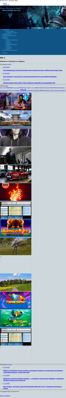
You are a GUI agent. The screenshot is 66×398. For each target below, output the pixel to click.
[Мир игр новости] (10, 22)
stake (4, 87)
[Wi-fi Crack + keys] (15, 218)
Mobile (8, 45)
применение (47, 90)
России (25, 87)
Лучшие (20, 87)
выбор (58, 87)
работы (52, 90)
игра (1, 90)
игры (3, 90)
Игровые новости (9, 35)
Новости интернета (12, 40)
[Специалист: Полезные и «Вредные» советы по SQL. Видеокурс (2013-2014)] (15, 272)
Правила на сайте (11, 32)
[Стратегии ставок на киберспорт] (15, 110)
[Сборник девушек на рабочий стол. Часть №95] (15, 363)
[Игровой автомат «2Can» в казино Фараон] (15, 327)
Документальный (11, 44)
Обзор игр (7, 34)
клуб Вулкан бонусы (9, 90)
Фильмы (8, 42)
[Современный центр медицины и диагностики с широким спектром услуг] (15, 128)
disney (1, 87)
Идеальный (15, 87)
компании (17, 90)
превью (41, 90)
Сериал (29, 87)
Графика (9, 47)
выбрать (63, 87)
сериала (56, 90)
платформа (36, 90)
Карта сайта (10, 31)
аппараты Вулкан (39, 87)
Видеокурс (9, 87)
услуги (59, 90)
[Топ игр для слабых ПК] (15, 254)
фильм (63, 90)
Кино (5, 37)
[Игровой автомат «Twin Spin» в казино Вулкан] (15, 309)
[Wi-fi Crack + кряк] (15, 345)
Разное (6, 38)
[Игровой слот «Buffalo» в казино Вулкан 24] (15, 236)
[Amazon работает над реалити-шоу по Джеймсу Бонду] (15, 164)
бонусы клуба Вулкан (51, 87)
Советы (32, 87)
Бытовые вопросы (10, 50)
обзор (23, 89)
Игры (8, 41)
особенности (30, 90)
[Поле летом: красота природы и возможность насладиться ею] (15, 291)
